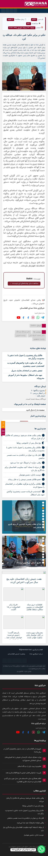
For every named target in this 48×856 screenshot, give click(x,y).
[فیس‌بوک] (28, 317)
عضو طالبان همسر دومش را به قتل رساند (24, 479)
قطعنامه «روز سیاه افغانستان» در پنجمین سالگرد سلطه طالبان (34, 607)
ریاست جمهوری (39, 339)
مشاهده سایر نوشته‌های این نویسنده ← (24, 283)
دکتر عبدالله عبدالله (23, 332)
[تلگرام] (43, 317)
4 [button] (43, 511)
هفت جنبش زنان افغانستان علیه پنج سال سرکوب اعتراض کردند (24, 580)
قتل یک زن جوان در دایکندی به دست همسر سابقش (25, 818)
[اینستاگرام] (33, 317)
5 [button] (43, 514)
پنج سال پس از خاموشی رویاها (29, 443)
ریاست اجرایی (21, 335)
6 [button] (43, 516)
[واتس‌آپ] (38, 317)
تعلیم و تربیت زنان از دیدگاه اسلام (29, 766)
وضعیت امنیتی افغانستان (16, 654)
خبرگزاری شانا (16, 666)
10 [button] (43, 527)
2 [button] (43, 505)
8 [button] (43, 522)
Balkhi (33, 325)
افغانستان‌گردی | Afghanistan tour (31, 650)
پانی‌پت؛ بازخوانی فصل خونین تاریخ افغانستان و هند (23, 772)
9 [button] (43, 525)
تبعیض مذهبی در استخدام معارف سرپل (26, 371)
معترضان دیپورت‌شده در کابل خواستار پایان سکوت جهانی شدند (34, 635)
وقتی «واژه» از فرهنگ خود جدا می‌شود (25, 463)
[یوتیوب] (18, 317)
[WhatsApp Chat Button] (41, 849)
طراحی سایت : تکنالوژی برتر (24, 671)
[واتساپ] (39, 732)
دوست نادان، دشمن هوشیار (30, 475)
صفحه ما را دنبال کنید (35, 410)
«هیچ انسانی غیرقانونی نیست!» (29, 562)
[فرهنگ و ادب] (23, 317)
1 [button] (43, 503)
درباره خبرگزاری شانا (36, 654)
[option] (24, 517)
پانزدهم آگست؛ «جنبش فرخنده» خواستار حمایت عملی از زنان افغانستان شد (13, 636)
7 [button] (43, 519)
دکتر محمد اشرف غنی (37, 335)
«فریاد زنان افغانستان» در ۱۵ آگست (13, 607)
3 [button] (43, 508)
